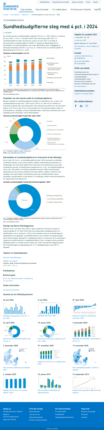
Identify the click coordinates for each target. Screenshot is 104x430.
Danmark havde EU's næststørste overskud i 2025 (84, 317)
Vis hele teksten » (80, 86)
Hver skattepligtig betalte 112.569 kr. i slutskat (86, 369)
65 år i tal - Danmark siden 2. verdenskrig (18, 278)
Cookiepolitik (59, 414)
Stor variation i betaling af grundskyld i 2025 (16, 369)
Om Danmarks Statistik (81, 9)
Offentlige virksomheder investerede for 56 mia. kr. (87, 340)
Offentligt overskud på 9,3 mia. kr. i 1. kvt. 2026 (16, 317)
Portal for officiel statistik (38, 420)
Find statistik (26, 9)
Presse (88, 2)
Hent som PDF (81, 40)
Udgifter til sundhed (19, 263)
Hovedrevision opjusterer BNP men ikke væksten (87, 391)
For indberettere (60, 9)
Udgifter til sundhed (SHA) (83, 94)
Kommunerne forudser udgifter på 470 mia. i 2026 (51, 340)
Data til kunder (42, 9)
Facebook (84, 414)
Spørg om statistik (77, 2)
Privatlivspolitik (60, 411)
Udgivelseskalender (36, 417)
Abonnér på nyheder (88, 411)
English (95, 2)
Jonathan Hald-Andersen (83, 56)
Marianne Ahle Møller (81, 61)
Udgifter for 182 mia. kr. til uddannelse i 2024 (52, 363)
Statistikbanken (44, 2)
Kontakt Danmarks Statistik (61, 2)
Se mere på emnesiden (11, 290)
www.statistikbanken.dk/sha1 (16, 153)
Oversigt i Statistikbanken (12, 257)
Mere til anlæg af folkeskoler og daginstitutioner (49, 391)
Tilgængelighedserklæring (64, 417)
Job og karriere (34, 414)
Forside (5, 14)
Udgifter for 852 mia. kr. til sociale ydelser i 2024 (15, 391)
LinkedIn (84, 417)
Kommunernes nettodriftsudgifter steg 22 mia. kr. (16, 340)
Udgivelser (25, 14)
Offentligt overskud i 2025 (47, 316)
